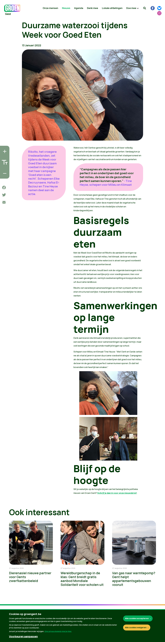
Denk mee (92, 8)
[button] (144, 8)
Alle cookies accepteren (137, 618)
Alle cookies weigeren (135, 627)
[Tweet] (4, 195)
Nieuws (66, 8)
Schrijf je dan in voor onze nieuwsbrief (117, 493)
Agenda (78, 8)
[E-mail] (4, 202)
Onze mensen (50, 8)
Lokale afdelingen (112, 8)
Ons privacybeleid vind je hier (57, 631)
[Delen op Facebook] (4, 187)
